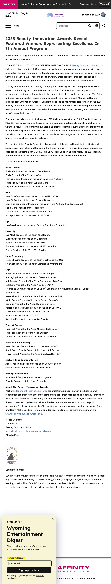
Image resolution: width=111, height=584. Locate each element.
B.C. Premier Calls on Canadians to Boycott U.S (41, 4)
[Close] (53, 519)
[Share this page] (104, 25)
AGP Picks (9, 4)
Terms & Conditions (85, 578)
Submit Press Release (61, 578)
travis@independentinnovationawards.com (28, 431)
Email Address (15, 558)
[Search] (89, 26)
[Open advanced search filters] (96, 26)
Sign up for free (29, 570)
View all (104, 4)
